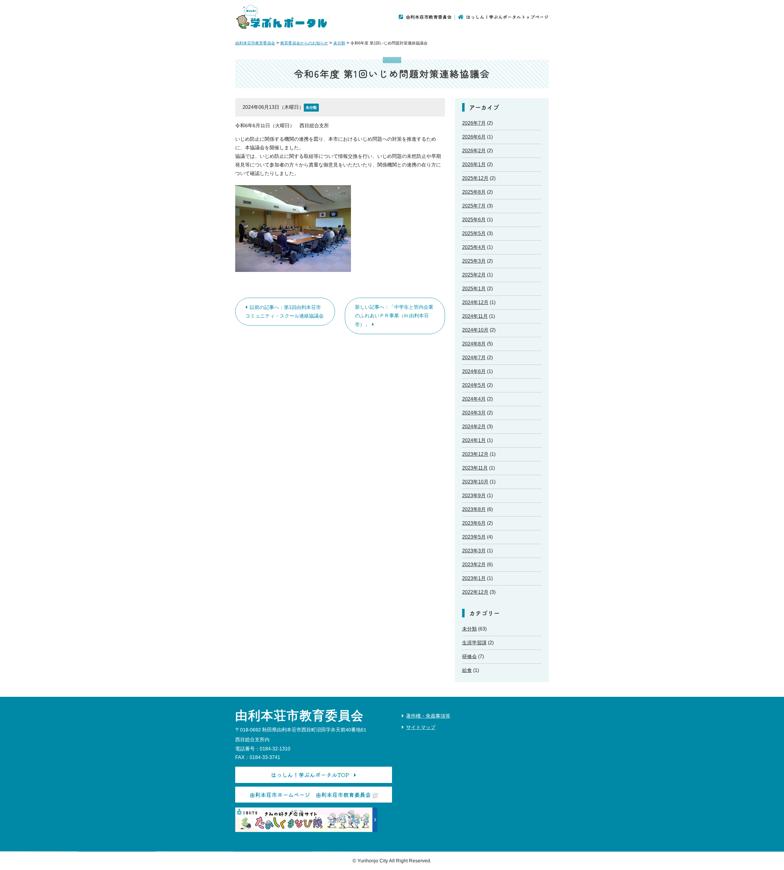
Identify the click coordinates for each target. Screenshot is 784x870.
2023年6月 (474, 523)
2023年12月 (475, 454)
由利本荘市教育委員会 (429, 17)
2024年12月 (475, 302)
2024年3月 (474, 412)
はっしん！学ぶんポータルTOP (310, 775)
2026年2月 (474, 150)
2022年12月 (475, 592)
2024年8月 (474, 343)
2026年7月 (474, 123)
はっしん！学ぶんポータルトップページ (507, 17)
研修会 (469, 656)
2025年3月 (474, 261)
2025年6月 (474, 219)
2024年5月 (474, 385)
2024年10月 (475, 330)
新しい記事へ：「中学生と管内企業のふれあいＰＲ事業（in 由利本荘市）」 (394, 315)
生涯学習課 (474, 642)
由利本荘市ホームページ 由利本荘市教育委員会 (310, 795)
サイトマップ (420, 727)
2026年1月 (474, 164)
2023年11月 (475, 468)
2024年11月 (475, 316)
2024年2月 (474, 426)
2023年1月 (474, 578)
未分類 (311, 107)
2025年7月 (474, 205)
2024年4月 (474, 399)
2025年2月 (474, 274)
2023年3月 (474, 550)
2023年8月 (474, 509)
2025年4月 (474, 247)
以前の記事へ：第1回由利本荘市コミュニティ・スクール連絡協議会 (284, 312)
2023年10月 (475, 481)
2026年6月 (474, 136)
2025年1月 (474, 288)
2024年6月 (474, 371)
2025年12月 (475, 178)
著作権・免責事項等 (428, 716)
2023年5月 (474, 537)
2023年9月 (474, 495)
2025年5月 (474, 233)
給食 (467, 670)
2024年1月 (474, 440)
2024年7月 (474, 357)
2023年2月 (474, 564)
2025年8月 (474, 192)
